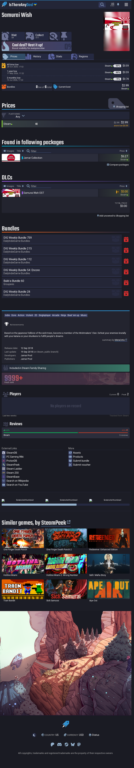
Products (78, 456)
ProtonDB (11, 460)
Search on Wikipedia (17, 480)
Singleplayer (45, 315)
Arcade (55, 315)
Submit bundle (81, 460)
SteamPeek (13, 464)
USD (75, 735)
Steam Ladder (14, 468)
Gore (13, 315)
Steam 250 (12, 472)
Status (95, 735)
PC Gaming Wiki (15, 456)
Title (19, 151)
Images (10, 151)
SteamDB (11, 452)
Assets (77, 452)
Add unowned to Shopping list (114, 215)
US (52, 735)
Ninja (63, 315)
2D (36, 315)
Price (122, 151)
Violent (29, 315)
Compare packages (119, 164)
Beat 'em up (73, 315)
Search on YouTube (17, 484)
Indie (7, 315)
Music (84, 315)
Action (21, 315)
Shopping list (122, 106)
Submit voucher (82, 464)
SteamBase (13, 476)
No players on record (65, 406)
